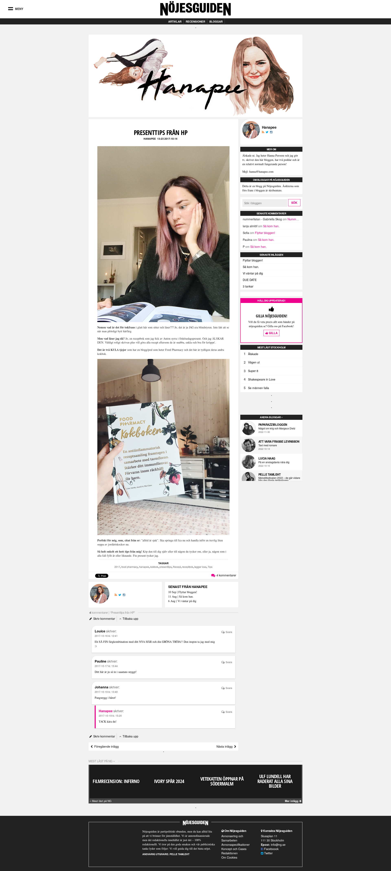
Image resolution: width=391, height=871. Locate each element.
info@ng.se (278, 844)
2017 (117, 566)
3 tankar (248, 286)
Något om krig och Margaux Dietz (276, 428)
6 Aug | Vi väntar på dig (182, 601)
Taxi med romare (267, 445)
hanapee (144, 566)
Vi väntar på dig (253, 273)
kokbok (154, 566)
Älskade (253, 354)
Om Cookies (229, 857)
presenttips (165, 566)
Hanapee (150, 138)
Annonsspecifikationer (235, 844)
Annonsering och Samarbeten (232, 838)
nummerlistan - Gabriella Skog (262, 219)
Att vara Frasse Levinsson (278, 441)
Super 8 (253, 371)
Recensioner (195, 21)
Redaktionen (229, 853)
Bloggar (216, 21)
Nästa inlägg (225, 746)
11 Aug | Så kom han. (180, 596)
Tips (210, 566)
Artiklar (174, 21)
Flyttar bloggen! (265, 233)
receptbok (187, 566)
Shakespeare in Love (261, 379)
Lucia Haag (266, 458)
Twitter (268, 853)
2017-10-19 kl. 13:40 (106, 691)
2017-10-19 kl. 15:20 (110, 715)
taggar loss (200, 566)
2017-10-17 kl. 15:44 (106, 666)
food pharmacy (129, 566)
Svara (228, 632)
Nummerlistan (296, 219)
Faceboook (271, 849)
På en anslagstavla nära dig (273, 462)
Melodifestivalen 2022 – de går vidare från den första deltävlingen (279, 479)
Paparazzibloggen (272, 424)
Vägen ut (254, 362)
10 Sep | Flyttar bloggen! (182, 592)
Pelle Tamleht (269, 474)
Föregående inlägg (106, 746)
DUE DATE (250, 280)
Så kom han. (271, 226)
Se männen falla (258, 388)
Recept (177, 566)
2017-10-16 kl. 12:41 (106, 635)
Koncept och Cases (233, 849)
